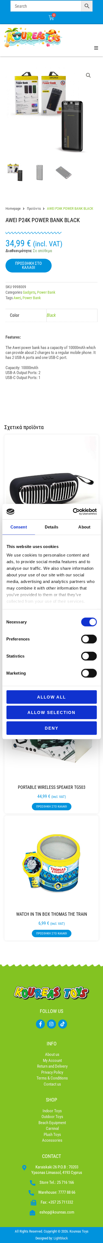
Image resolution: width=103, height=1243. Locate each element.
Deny (52, 728)
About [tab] (84, 526)
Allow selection (51, 712)
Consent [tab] (18, 526)
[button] (88, 75)
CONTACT (51, 1156)
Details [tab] (51, 526)
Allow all (51, 696)
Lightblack (61, 1238)
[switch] (89, 638)
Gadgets (29, 292)
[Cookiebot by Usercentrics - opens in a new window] (73, 511)
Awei (17, 298)
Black (51, 315)
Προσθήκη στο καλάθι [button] (51, 806)
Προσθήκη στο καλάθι (28, 265)
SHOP (51, 1100)
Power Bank (46, 292)
